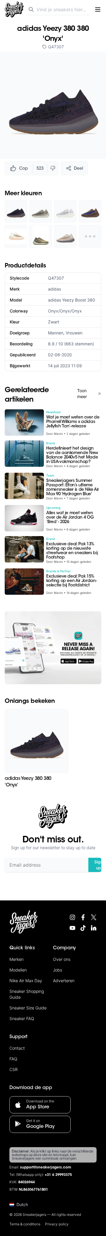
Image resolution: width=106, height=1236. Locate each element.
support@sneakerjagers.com (45, 1167)
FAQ (13, 1058)
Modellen (18, 969)
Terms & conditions (24, 1224)
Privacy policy (57, 1224)
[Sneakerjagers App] (53, 647)
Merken (16, 959)
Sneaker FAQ (21, 1018)
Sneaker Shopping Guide (26, 994)
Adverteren (63, 980)
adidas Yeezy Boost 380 (71, 299)
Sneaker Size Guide (28, 1007)
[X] (94, 917)
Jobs (57, 969)
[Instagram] (72, 917)
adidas (54, 288)
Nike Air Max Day (25, 980)
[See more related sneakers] (90, 236)
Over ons (61, 959)
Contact (17, 1048)
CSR (13, 1069)
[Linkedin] (94, 928)
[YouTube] (72, 928)
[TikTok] (83, 928)
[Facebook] (83, 917)
